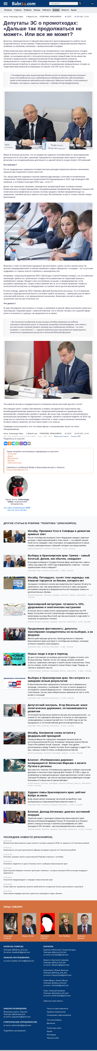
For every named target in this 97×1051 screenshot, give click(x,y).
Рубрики (27, 10)
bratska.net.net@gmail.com (23, 961)
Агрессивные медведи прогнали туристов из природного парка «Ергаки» (33, 893)
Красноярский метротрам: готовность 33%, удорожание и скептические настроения (56, 606)
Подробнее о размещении (15, 1031)
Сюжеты (18, 10)
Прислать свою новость (53, 1001)
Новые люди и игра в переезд (48, 653)
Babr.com (24, 3)
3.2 (18, 1046)
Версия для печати (61, 436)
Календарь (51, 1035)
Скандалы (56, 595)
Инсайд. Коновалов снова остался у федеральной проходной (52, 734)
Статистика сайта (54, 1028)
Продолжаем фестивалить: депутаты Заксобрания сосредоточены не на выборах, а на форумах (60, 631)
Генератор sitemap (57, 1046)
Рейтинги (46, 10)
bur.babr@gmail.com (59, 955)
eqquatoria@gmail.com (21, 1017)
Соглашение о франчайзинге (59, 1015)
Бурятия (69, 783)
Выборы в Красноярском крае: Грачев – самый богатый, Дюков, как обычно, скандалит (59, 557)
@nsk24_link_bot (59, 983)
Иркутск (63, 671)
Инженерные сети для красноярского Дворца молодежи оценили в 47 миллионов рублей (40, 850)
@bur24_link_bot (59, 952)
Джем (10, 456)
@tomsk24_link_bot (60, 993)
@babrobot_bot (18, 1014)
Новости (65, 10)
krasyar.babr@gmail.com (17, 470)
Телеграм (12, 454)
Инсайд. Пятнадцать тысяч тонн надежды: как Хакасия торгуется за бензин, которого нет (58, 579)
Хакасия (72, 595)
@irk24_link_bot (59, 962)
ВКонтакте (13, 458)
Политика (44, 17)
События (62, 783)
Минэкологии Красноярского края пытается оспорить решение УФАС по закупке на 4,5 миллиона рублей (46, 843)
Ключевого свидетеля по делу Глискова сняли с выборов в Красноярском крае (35, 864)
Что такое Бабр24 (54, 1020)
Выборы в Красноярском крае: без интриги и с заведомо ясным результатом (59, 679)
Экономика (54, 671)
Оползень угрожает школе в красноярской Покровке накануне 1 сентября (33, 857)
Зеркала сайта (53, 1038)
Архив (73, 10)
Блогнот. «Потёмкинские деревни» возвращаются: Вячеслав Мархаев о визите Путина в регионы (57, 763)
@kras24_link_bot (59, 973)
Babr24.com (32, 17)
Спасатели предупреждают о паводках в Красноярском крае (28, 880)
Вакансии (51, 1023)
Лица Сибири (13, 906)
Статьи (56, 10)
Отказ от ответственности (57, 1009)
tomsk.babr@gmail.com (61, 996)
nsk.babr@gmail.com (59, 985)
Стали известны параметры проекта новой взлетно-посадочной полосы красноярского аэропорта (43, 887)
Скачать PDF (76, 436)
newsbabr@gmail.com (21, 952)
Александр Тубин (16, 17)
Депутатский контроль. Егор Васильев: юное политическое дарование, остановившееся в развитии (57, 708)
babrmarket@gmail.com (21, 1025)
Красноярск (55, 17)
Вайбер (11, 461)
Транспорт (64, 595)
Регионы (8, 10)
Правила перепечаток (56, 1012)
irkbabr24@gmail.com (60, 965)
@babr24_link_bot (19, 950)
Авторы (37, 10)
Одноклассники (15, 463)
